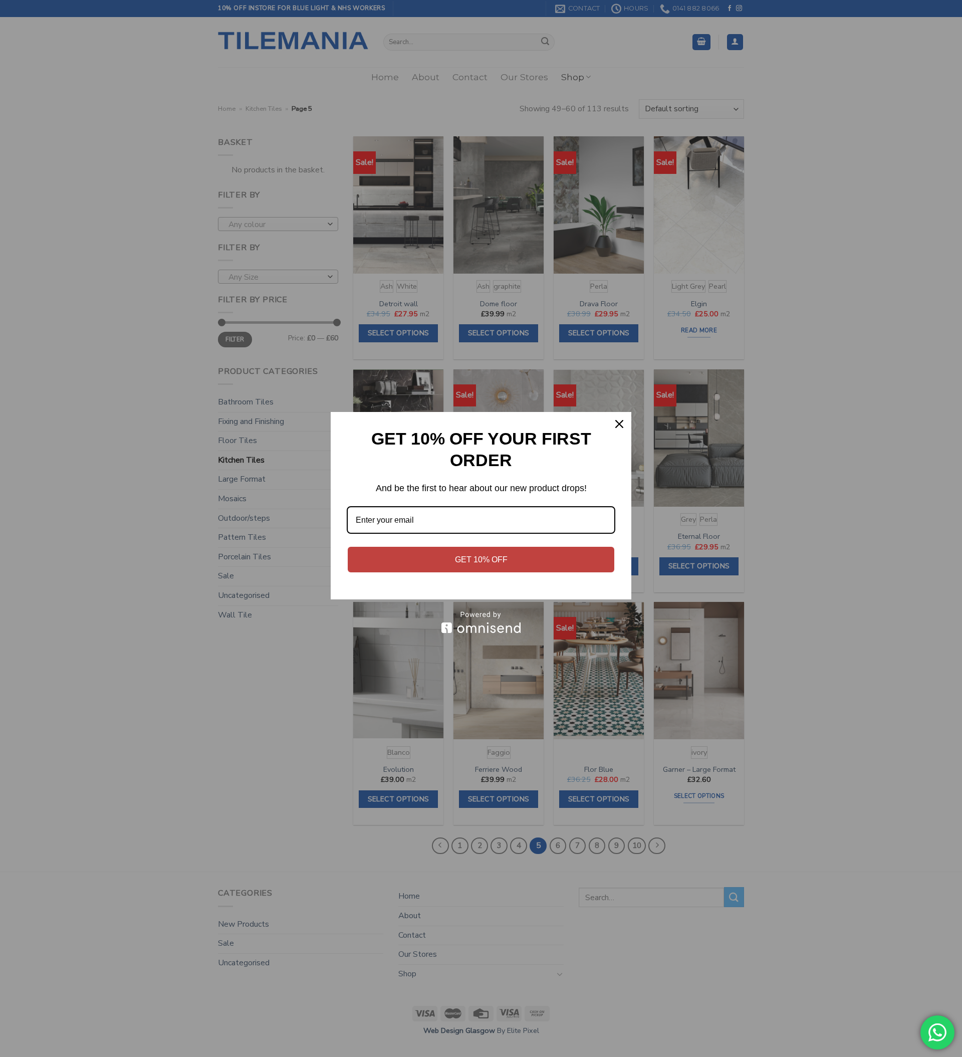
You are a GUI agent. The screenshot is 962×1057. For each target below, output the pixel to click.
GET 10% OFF (481, 559)
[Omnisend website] (481, 622)
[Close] (619, 424)
